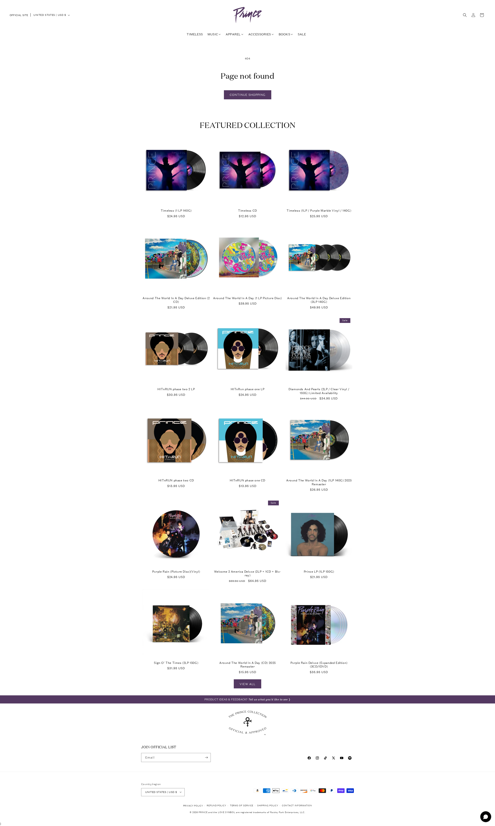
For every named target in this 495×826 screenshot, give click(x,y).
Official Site (19, 15)
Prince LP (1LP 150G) (319, 571)
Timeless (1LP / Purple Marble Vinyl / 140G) (319, 210)
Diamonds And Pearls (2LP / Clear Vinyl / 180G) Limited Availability (318, 391)
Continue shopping (247, 95)
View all (247, 684)
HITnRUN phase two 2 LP (176, 389)
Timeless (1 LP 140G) (176, 210)
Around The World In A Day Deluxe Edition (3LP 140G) (319, 300)
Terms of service (241, 805)
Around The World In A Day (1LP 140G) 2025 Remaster (319, 482)
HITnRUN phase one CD (247, 480)
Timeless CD (247, 210)
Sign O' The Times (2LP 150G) (176, 663)
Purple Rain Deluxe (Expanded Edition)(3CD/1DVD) (318, 664)
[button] (465, 15)
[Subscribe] (206, 757)
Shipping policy (267, 805)
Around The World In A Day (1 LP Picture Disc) (247, 298)
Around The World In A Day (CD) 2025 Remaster (247, 664)
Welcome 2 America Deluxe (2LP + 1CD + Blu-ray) (247, 573)
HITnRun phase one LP (248, 389)
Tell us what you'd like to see (268, 699)
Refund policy (216, 805)
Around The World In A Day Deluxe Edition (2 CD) (176, 300)
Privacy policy (193, 805)
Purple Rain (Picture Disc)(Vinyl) (176, 571)
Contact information (297, 805)
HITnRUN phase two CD (176, 480)
